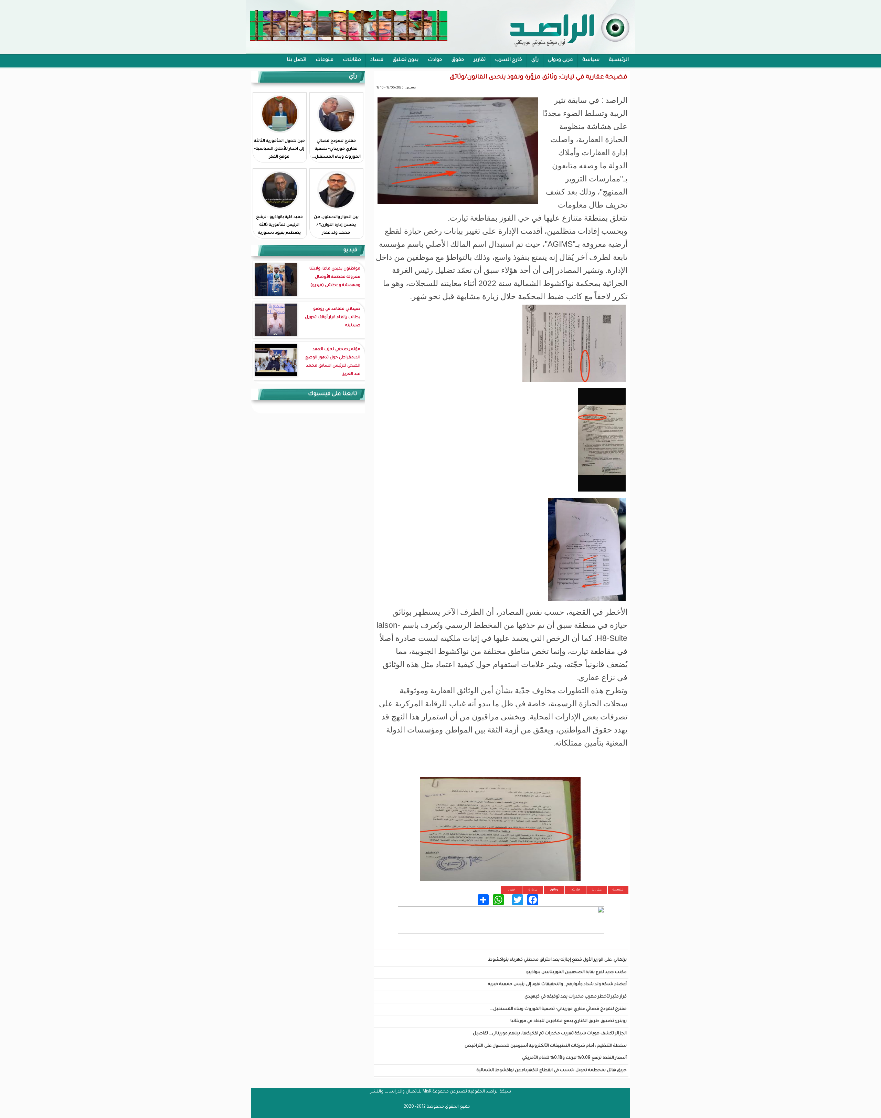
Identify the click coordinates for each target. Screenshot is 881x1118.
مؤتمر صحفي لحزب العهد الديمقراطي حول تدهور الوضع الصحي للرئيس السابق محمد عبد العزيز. (332, 362)
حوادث (435, 60)
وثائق (554, 890)
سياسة (590, 60)
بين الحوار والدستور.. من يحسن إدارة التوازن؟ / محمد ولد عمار (336, 225)
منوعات (324, 60)
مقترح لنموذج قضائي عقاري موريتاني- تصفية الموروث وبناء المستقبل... (558, 1009)
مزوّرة (533, 890)
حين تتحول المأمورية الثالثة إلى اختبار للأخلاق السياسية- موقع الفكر (279, 149)
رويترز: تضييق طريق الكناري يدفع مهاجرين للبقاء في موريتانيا (568, 1021)
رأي (535, 60)
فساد (376, 60)
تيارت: (575, 890)
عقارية (597, 890)
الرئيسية (619, 60)
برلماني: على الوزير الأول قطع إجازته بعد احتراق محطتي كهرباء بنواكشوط (557, 960)
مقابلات (352, 60)
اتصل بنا (296, 60)
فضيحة (618, 890)
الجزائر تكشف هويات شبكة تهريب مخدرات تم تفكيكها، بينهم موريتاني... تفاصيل (550, 1033)
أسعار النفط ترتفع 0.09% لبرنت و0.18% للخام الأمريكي (574, 1058)
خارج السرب (508, 60)
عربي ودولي (560, 60)
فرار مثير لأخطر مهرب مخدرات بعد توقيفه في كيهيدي (575, 996)
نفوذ (511, 890)
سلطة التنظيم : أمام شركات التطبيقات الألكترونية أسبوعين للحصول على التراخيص (546, 1046)
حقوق (458, 60)
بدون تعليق (405, 60)
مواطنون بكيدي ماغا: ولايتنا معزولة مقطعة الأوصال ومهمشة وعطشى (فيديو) (334, 277)
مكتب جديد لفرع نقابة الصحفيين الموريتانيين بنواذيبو (576, 972)
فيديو (350, 250)
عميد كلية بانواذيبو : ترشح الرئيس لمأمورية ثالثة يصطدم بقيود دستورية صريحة (279, 229)
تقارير (480, 60)
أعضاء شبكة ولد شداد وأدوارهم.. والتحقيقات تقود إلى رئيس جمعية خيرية (557, 984)
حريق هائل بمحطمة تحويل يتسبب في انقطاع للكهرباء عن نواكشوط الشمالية (552, 1070)
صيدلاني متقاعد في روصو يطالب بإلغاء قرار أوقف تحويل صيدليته (332, 317)
